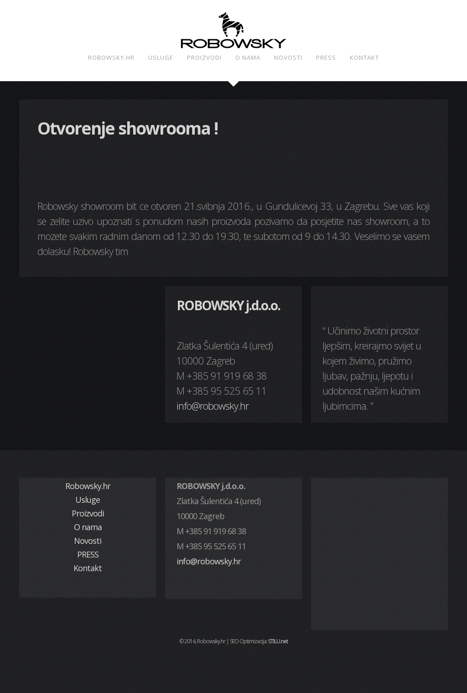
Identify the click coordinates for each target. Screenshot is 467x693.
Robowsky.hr (111, 57)
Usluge (160, 57)
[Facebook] (233, 662)
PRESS (326, 57)
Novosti (288, 57)
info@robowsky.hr (212, 405)
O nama (247, 57)
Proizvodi (204, 57)
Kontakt (364, 57)
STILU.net (278, 641)
